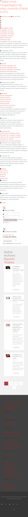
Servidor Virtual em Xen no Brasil (12, 447)
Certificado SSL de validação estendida (10, 137)
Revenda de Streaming (10, 424)
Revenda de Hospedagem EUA (12, 432)
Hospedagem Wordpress (6, 35)
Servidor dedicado (4, 103)
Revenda (3, 63)
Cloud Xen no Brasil (5, 101)
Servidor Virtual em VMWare (11, 445)
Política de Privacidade (10, 467)
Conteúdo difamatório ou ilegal (12, 475)
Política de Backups (9, 469)
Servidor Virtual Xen (5, 97)
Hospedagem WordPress (10, 410)
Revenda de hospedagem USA (8, 65)
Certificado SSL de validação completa (10, 135)
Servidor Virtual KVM (5, 99)
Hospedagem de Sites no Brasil (12, 404)
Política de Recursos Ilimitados (12, 477)
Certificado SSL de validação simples (9, 133)
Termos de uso (4, 172)
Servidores (4, 93)
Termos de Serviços (9, 465)
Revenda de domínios (9, 417)
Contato (3, 202)
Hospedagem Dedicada (10, 408)
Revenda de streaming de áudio (8, 71)
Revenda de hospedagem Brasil (8, 67)
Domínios (6, 415)
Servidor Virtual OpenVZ (6, 95)
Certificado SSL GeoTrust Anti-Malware (10, 141)
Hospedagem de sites (7, 28)
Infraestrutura (7, 463)
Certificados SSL (5, 131)
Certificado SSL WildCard (6, 139)
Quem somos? (4, 170)
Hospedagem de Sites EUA (11, 402)
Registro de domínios (5, 37)
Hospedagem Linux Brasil (6, 32)
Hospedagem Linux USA (6, 30)
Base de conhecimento (10, 486)
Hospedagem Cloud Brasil (7, 34)
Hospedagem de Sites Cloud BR (12, 406)
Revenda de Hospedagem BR (12, 434)
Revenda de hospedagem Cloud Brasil (10, 69)
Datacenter (3, 174)
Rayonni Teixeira (9, 260)
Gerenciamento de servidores (7, 105)
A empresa (7, 462)
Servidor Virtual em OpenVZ (11, 441)
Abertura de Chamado (10, 488)
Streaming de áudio (5, 39)
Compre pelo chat (9, 235)
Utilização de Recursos (10, 471)
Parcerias (2, 176)
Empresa (3, 169)
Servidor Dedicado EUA (10, 449)
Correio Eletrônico (8, 473)
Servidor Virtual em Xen (10, 443)
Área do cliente (16, 16)
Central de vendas (6, 16)
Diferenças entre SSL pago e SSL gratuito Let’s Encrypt (18, 298)
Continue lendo (16, 289)
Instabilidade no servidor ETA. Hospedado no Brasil (17, 268)
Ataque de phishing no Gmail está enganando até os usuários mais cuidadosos (17, 327)
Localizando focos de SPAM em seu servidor (17, 356)
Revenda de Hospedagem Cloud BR (13, 436)
